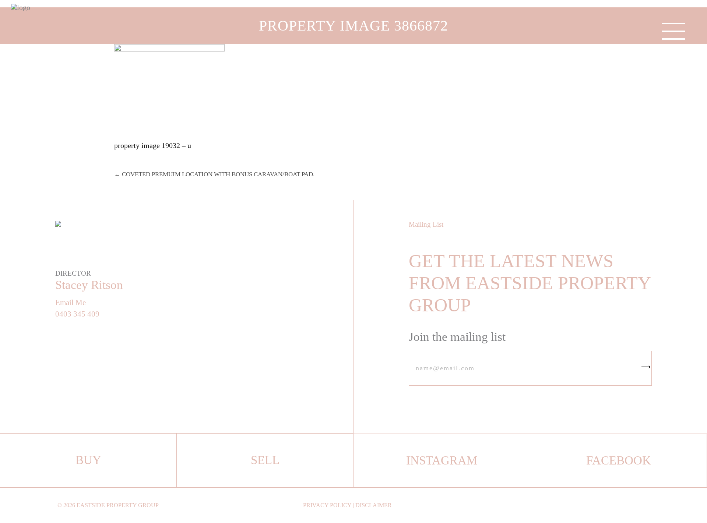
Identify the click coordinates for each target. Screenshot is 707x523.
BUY (88, 460)
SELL (265, 460)
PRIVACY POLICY (327, 505)
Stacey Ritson (89, 285)
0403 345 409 (77, 314)
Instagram (441, 460)
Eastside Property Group (118, 505)
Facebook (618, 460)
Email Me (70, 303)
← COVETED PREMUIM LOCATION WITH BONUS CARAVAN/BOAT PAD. (214, 174)
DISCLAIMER (373, 505)
